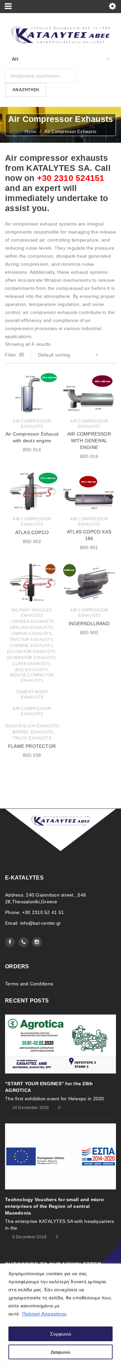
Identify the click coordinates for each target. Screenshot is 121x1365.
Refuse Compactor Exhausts (32, 678)
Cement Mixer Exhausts (32, 695)
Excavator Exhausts (31, 651)
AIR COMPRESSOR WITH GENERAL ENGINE (89, 440)
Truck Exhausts (32, 738)
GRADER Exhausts (32, 621)
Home (30, 131)
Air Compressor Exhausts (32, 424)
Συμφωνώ (60, 1334)
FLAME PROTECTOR (32, 746)
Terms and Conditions (29, 983)
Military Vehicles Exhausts (31, 613)
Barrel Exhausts (32, 732)
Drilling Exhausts (31, 627)
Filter (10, 355)
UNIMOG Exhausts (31, 633)
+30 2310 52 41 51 (43, 912)
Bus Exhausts (31, 669)
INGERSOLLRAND (89, 623)
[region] (60, 1314)
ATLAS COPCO (32, 532)
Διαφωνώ (60, 1352)
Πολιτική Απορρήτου (44, 1313)
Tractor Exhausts (31, 639)
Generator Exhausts (31, 657)
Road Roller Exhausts (32, 726)
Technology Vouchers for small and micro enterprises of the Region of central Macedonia (54, 1206)
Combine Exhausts (31, 645)
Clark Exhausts (31, 663)
